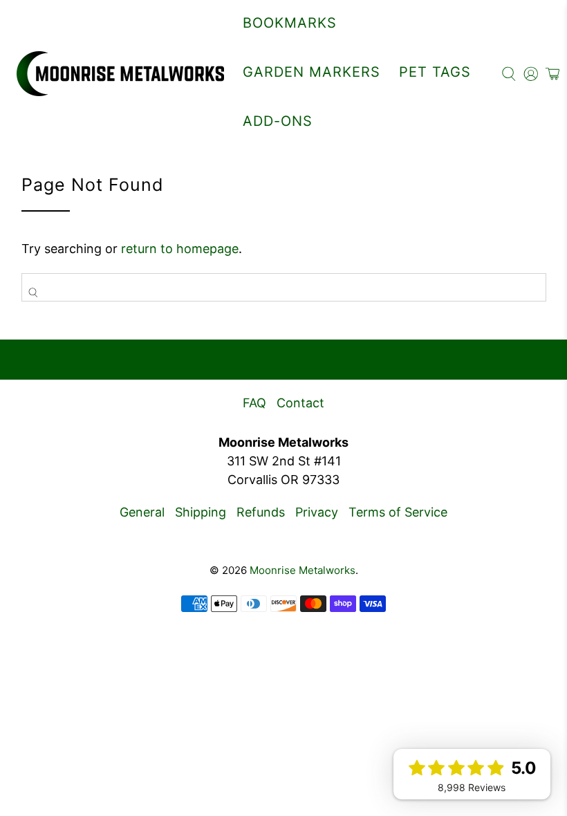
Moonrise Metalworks (302, 570)
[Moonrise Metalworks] (120, 73)
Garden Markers (311, 72)
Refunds (260, 512)
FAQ (254, 403)
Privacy (316, 512)
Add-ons (278, 121)
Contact (300, 403)
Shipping (200, 512)
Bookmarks (290, 23)
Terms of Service (397, 512)
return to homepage (180, 248)
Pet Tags (435, 72)
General (142, 512)
